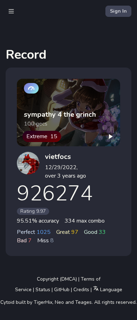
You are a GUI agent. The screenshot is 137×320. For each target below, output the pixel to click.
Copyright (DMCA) (57, 279)
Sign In (118, 11)
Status (42, 289)
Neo (59, 302)
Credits (81, 289)
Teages (83, 302)
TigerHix (43, 302)
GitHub (62, 289)
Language (110, 289)
